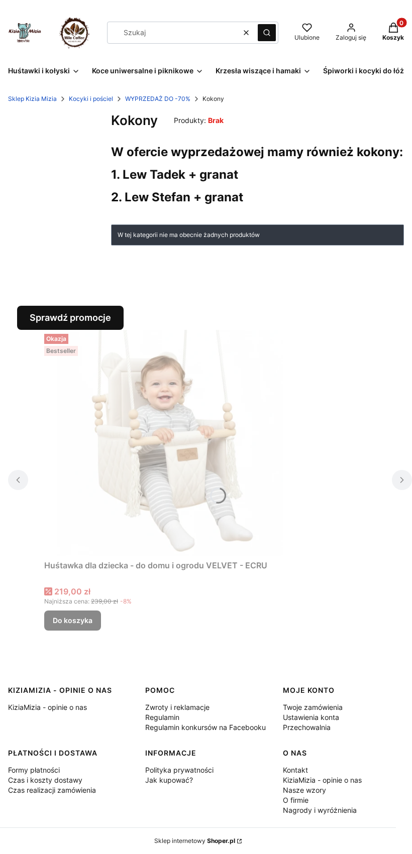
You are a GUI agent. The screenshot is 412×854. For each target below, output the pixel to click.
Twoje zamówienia (313, 707)
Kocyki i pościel (91, 98)
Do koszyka (72, 620)
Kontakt (295, 770)
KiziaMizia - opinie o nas (47, 707)
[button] (267, 32)
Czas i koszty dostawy (45, 780)
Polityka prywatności (179, 770)
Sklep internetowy (194, 840)
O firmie (295, 800)
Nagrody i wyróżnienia (320, 810)
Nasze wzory (304, 790)
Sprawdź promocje (70, 317)
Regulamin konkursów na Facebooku (205, 727)
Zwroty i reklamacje (177, 707)
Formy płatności (34, 770)
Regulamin (162, 717)
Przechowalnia (307, 727)
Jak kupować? (169, 780)
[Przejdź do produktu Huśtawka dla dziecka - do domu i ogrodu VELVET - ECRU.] (169, 443)
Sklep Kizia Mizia (32, 98)
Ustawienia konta (311, 717)
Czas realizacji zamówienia (52, 790)
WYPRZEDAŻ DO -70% (157, 98)
